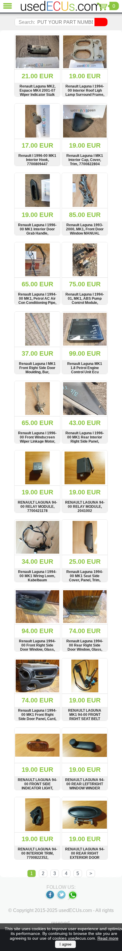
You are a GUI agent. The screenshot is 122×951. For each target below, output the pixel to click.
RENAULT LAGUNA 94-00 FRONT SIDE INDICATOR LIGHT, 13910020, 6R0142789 (37, 786)
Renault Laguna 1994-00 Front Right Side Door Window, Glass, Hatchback (37, 647)
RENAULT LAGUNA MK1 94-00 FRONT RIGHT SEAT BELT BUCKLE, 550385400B (85, 716)
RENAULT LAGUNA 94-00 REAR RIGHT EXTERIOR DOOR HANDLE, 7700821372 (85, 855)
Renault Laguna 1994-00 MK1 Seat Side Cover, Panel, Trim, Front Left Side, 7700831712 (84, 580)
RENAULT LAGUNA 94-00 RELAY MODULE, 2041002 (85, 506)
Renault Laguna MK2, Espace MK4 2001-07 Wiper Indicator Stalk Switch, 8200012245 (37, 92)
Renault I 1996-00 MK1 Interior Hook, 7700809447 (37, 160)
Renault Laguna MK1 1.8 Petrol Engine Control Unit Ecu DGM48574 (84, 370)
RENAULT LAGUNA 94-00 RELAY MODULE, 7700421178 (37, 506)
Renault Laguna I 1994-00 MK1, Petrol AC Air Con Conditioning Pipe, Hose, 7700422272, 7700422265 (37, 302)
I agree (65, 944)
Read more (107, 938)
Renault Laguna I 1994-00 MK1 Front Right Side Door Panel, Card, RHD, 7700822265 (37, 716)
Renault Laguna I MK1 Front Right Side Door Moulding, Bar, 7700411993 (37, 370)
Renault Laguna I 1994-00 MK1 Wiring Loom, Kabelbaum (37, 576)
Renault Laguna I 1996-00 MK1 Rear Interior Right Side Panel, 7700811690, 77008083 (84, 439)
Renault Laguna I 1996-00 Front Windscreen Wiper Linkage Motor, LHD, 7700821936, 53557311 (37, 441)
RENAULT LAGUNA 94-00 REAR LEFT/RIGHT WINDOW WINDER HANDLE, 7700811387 (85, 786)
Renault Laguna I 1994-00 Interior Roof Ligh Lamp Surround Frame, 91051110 (84, 92)
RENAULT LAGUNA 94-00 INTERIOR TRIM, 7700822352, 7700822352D (37, 855)
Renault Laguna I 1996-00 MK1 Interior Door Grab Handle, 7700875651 (37, 231)
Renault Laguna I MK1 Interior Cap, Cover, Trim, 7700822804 (84, 160)
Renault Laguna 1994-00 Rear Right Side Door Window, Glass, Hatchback (84, 647)
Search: (27, 22)
